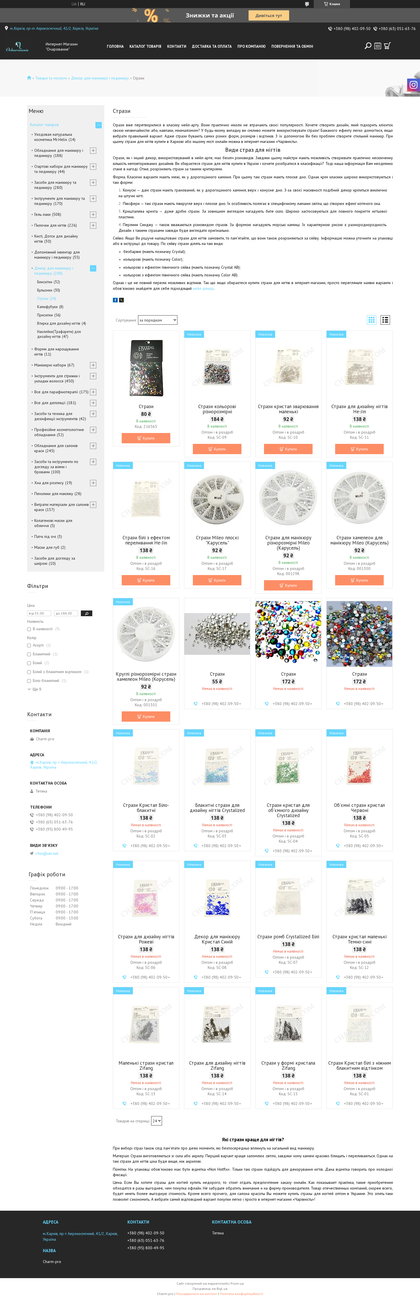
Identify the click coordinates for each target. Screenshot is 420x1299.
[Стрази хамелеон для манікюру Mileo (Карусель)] (360, 497)
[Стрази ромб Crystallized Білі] (288, 896)
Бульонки (44, 290)
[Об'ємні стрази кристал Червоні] (360, 765)
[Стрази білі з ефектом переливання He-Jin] (146, 497)
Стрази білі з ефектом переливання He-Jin (146, 540)
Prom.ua (237, 1283)
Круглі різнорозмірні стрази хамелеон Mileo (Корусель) (146, 676)
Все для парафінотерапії (56, 391)
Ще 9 (37, 689)
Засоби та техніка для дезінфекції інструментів (56, 416)
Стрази (146, 406)
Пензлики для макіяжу (53, 493)
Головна (115, 46)
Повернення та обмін (292, 46)
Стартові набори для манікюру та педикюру (61, 169)
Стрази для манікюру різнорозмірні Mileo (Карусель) (288, 542)
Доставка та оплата (212, 46)
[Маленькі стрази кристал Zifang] (146, 1023)
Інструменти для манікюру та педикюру (59, 201)
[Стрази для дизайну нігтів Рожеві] (146, 896)
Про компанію (251, 46)
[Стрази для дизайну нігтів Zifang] (217, 1023)
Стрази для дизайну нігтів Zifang (217, 1065)
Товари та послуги (51, 78)
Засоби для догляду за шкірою (54, 561)
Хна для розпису (49, 482)
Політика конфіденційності (241, 1294)
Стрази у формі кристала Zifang (288, 1065)
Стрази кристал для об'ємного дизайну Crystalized (288, 810)
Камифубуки (47, 306)
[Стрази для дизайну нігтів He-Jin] (360, 366)
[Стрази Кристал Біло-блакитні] (146, 765)
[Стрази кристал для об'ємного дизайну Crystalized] (288, 765)
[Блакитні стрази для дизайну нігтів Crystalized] (217, 765)
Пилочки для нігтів (50, 225)
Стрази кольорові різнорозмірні (217, 409)
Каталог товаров (44, 124)
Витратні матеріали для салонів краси (61, 507)
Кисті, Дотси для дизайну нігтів (56, 239)
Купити (149, 438)
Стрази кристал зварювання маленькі (288, 409)
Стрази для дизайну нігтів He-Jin (359, 409)
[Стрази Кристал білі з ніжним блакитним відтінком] (360, 1023)
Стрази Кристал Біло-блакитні (146, 808)
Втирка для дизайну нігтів (58, 323)
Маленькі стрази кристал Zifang (146, 1065)
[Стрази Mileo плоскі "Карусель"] (217, 497)
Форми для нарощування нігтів (56, 351)
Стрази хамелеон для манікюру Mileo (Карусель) (359, 540)
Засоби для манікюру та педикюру (55, 185)
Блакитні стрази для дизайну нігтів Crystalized (217, 808)
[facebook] (115, 301)
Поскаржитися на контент (196, 1294)
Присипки (45, 315)
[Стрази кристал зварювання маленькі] (288, 366)
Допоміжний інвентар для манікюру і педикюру (57, 255)
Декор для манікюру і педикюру (100, 78)
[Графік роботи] (377, 45)
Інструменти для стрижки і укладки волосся (57, 378)
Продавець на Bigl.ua (210, 1288)
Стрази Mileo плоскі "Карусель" (217, 540)
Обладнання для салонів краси (56, 448)
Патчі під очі (45, 536)
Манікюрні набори (50, 365)
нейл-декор (203, 288)
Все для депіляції (49, 402)
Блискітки (44, 282)
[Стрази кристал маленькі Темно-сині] (360, 896)
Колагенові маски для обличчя (53, 523)
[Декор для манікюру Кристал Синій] (217, 896)
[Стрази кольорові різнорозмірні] (217, 366)
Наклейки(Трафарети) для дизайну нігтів (59, 334)
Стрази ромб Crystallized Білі (288, 936)
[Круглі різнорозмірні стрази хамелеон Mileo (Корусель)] (146, 634)
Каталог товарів (145, 46)
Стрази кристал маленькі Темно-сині (360, 939)
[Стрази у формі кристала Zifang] (288, 1023)
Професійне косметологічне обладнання (59, 432)
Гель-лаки (42, 214)
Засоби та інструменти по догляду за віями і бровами (56, 466)
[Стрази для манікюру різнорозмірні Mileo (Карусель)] (288, 497)
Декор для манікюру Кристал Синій (217, 939)
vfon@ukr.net (46, 853)
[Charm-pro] (23, 47)
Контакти (176, 46)
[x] (121, 301)
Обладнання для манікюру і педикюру (58, 153)
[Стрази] (146, 366)
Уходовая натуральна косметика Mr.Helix (53, 137)
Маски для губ (46, 547)
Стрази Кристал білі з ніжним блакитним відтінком (359, 1065)
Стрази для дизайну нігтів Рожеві (146, 939)
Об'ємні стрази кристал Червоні (359, 808)
